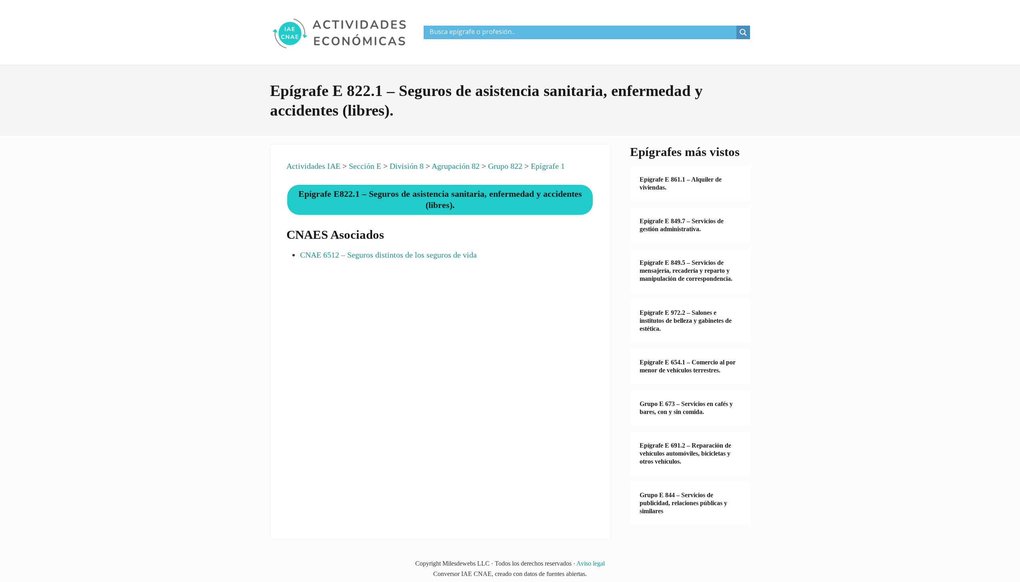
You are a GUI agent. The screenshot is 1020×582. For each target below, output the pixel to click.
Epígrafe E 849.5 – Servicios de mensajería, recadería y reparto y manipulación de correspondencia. (686, 270)
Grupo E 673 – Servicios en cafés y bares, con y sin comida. (686, 407)
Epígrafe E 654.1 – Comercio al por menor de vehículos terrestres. (688, 366)
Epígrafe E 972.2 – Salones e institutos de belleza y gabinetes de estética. (686, 320)
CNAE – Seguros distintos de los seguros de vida (388, 254)
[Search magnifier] (743, 32)
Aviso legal (590, 563)
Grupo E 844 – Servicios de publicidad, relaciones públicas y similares (683, 503)
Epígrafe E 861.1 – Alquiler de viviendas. (681, 183)
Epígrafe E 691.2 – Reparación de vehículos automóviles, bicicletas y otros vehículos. (685, 453)
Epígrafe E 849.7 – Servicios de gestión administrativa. (682, 225)
